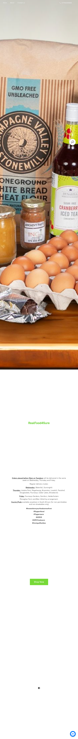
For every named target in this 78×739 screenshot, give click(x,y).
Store (5, 3)
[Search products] (72, 142)
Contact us (21, 3)
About (12, 3)
